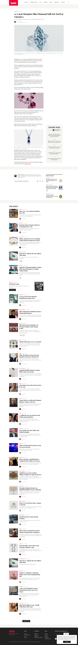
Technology (21, 294)
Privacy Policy (38, 641)
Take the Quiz (12, 289)
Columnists (21, 428)
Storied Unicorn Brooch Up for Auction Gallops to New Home (51, 180)
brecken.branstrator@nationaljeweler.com (22, 22)
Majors (20, 353)
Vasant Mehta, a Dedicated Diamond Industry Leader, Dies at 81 (30, 401)
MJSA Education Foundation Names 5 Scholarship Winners (30, 312)
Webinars (36, 633)
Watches (20, 223)
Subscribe (63, 2)
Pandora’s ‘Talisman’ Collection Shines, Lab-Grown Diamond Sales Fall (29, 574)
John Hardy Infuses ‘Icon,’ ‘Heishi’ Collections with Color (29, 606)
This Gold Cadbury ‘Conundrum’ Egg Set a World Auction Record (52, 196)
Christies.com (27, 163)
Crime (20, 413)
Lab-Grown (21, 457)
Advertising (46, 637)
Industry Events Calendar (38, 637)
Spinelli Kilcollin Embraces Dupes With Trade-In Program (54, 147)
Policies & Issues (22, 368)
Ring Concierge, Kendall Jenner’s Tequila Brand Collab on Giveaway (29, 460)
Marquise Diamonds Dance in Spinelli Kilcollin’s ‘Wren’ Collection (30, 489)
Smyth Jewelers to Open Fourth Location (28, 517)
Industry (26, 2)
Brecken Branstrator (19, 21)
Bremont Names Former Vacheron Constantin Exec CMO (29, 226)
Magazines (56, 2)
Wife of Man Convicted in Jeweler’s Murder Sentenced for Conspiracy (29, 531)
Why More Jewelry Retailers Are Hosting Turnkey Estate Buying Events (28, 326)
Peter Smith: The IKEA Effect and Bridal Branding (54, 159)
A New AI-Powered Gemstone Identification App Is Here (28, 297)
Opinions (45, 2)
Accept (67, 641)
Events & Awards (22, 309)
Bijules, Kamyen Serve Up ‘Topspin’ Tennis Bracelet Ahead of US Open (29, 239)
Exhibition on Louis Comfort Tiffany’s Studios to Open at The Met (30, 473)
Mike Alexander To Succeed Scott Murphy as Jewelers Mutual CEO (54, 142)
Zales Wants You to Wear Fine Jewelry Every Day (30, 386)
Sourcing (20, 398)
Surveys (20, 209)
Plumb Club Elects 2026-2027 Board (30, 342)
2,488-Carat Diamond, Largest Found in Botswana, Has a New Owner (28, 590)
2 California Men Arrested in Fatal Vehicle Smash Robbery (54, 153)
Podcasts (20, 265)
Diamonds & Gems (33, 2)
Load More (26, 621)
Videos (51, 2)
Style (40, 2)
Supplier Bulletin (22, 558)
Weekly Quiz (37, 634)
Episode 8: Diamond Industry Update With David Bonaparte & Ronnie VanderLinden (54, 135)
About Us (46, 633)
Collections (21, 236)
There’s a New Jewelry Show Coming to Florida (30, 504)
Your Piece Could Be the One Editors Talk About (30, 254)
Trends (20, 543)
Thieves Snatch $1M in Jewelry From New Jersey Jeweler (30, 446)
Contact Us (46, 634)
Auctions (15, 11)
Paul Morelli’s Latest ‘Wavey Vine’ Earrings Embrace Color (29, 546)
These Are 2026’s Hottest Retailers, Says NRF (29, 212)
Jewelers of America (48, 638)
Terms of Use (32, 641)
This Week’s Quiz (14, 284)
